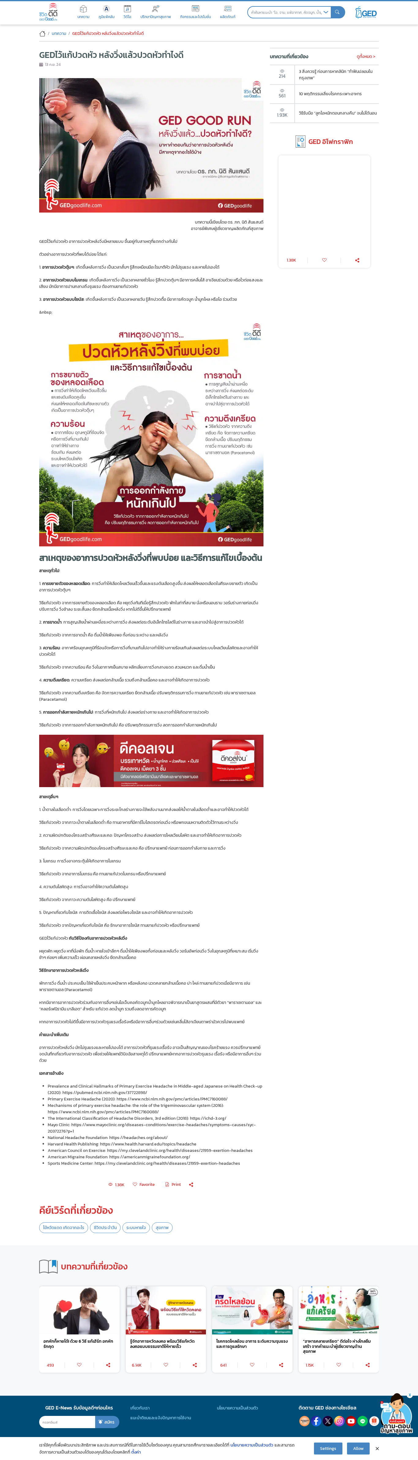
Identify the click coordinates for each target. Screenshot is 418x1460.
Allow (358, 1448)
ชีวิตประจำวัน (105, 1227)
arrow (326, 12)
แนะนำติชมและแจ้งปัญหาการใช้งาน (160, 1418)
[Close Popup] (377, 1448)
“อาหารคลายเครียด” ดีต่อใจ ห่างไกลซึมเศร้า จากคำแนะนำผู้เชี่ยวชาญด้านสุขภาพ (337, 1346)
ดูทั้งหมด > (366, 56)
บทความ (59, 33)
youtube (351, 1421)
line (362, 1421)
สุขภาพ (162, 1227)
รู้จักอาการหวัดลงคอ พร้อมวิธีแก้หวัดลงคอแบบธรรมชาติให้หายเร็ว (162, 1344)
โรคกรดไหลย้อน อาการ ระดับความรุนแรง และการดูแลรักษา (252, 1344)
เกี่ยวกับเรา (140, 1408)
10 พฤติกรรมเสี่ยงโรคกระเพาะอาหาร (330, 94)
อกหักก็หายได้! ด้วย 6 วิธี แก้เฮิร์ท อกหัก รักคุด (78, 1344)
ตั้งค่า (136, 1452)
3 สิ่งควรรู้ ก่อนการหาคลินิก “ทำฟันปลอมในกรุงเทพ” (335, 74)
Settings (328, 1448)
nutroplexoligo (304, 1421)
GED (366, 12)
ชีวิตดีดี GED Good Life (48, 12)
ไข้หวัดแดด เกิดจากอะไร (63, 1227)
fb (316, 1421)
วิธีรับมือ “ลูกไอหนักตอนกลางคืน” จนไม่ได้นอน (338, 113)
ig (339, 1421)
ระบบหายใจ (136, 1227)
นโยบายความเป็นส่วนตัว (237, 1408)
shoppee (374, 1421)
